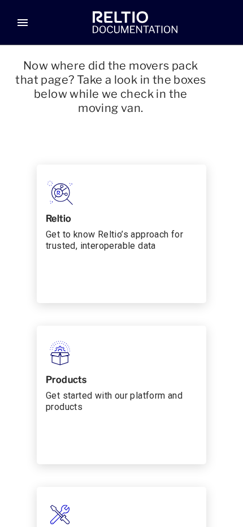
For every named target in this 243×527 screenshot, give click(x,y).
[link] (135, 22)
